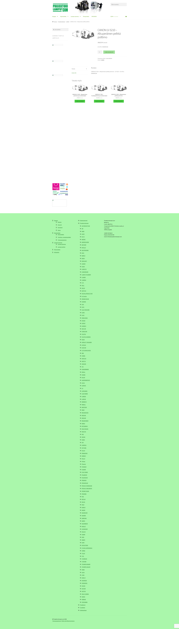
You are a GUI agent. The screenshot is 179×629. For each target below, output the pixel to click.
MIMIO (83, 423)
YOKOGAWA (84, 602)
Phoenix (84, 464)
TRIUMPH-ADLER (86, 567)
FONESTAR (84, 331)
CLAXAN (84, 277)
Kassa (59, 230)
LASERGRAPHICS (86, 380)
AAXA (83, 231)
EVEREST (84, 326)
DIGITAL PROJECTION (87, 293)
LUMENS (84, 396)
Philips (83, 461)
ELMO (83, 312)
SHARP (83, 534)
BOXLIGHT (84, 261)
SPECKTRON (85, 545)
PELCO (83, 458)
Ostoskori (60, 227)
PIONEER (84, 467)
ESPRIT (83, 323)
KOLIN (83, 377)
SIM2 (83, 537)
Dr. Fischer (84, 296)
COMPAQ (84, 280)
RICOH (83, 502)
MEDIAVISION (85, 412)
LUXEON (84, 399)
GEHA (83, 339)
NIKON (83, 437)
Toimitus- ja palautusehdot (64, 237)
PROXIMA (84, 494)
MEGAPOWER (85, 421)
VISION (83, 586)
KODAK (83, 375)
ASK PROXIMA (85, 250)
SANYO (83, 521)
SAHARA (84, 515)
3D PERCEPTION (86, 226)
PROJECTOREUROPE (87, 488)
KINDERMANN (85, 369)
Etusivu (55, 21)
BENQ (83, 258)
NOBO (83, 440)
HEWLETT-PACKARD (87, 342)
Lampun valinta (61, 247)
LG (82, 388)
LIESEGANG (84, 391)
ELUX (83, 315)
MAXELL (84, 404)
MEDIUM (84, 418)
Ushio (83, 572)
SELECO (84, 532)
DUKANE (84, 301)
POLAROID (84, 475)
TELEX (83, 553)
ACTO (83, 236)
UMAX (83, 569)
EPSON (83, 320)
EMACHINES (85, 318)
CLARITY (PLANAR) (86, 274)
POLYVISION (85, 477)
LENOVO (84, 385)
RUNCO (83, 507)
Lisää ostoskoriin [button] (80, 101)
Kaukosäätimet (83, 220)
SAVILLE (84, 526)
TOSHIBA (84, 561)
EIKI (83, 304)
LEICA (83, 383)
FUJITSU (84, 334)
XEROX (83, 596)
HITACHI (84, 345)
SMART (83, 540)
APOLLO (84, 247)
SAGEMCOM (84, 513)
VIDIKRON (84, 580)
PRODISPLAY (85, 483)
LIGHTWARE (85, 393)
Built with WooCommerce (68, 621)
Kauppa (54, 16)
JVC (83, 366)
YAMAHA (84, 599)
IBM (83, 353)
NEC (83, 434)
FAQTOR (84, 329)
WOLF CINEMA (85, 594)
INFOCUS (84, 358)
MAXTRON (84, 407)
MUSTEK (84, 431)
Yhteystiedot (86, 16)
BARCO (83, 255)
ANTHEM (84, 245)
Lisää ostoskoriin (109, 52)
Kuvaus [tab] (73, 68)
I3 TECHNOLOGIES (86, 350)
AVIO (83, 253)
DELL (83, 285)
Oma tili (60, 225)
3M (82, 228)
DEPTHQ (84, 291)
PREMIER (84, 480)
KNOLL (83, 372)
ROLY (83, 504)
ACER (83, 234)
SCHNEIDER (85, 529)
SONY (83, 542)
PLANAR (84, 469)
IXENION (84, 364)
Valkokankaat (83, 610)
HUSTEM (84, 347)
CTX (83, 282)
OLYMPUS (84, 445)
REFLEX (83, 499)
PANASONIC (85, 453)
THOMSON (84, 559)
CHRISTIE (84, 269)
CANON (67, 21)
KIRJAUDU (94, 16)
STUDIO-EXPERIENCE (87, 548)
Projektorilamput (61, 21)
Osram (83, 450)
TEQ (83, 556)
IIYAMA (83, 356)
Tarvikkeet (82, 607)
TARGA (83, 550)
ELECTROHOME (85, 310)
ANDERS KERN (85, 242)
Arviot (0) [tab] (74, 73)
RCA (83, 496)
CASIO (83, 266)
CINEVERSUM (85, 272)
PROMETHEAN (85, 491)
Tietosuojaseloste (62, 240)
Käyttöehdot (63, 16)
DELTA (83, 288)
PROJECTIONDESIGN (87, 486)
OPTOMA (84, 448)
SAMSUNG (84, 518)
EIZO (83, 307)
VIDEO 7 (84, 578)
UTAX (83, 575)
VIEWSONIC (84, 583)
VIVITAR (84, 588)
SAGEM (83, 510)
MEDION (84, 415)
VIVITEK (84, 591)
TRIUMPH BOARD (86, 564)
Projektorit (82, 605)
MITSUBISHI (85, 426)
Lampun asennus (75, 16)
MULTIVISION (85, 429)
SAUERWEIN (85, 523)
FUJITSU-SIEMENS (86, 337)
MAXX (83, 410)
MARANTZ (84, 402)
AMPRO (83, 239)
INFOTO (84, 361)
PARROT (84, 456)
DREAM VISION (85, 299)
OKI (83, 442)
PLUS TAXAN (85, 472)
